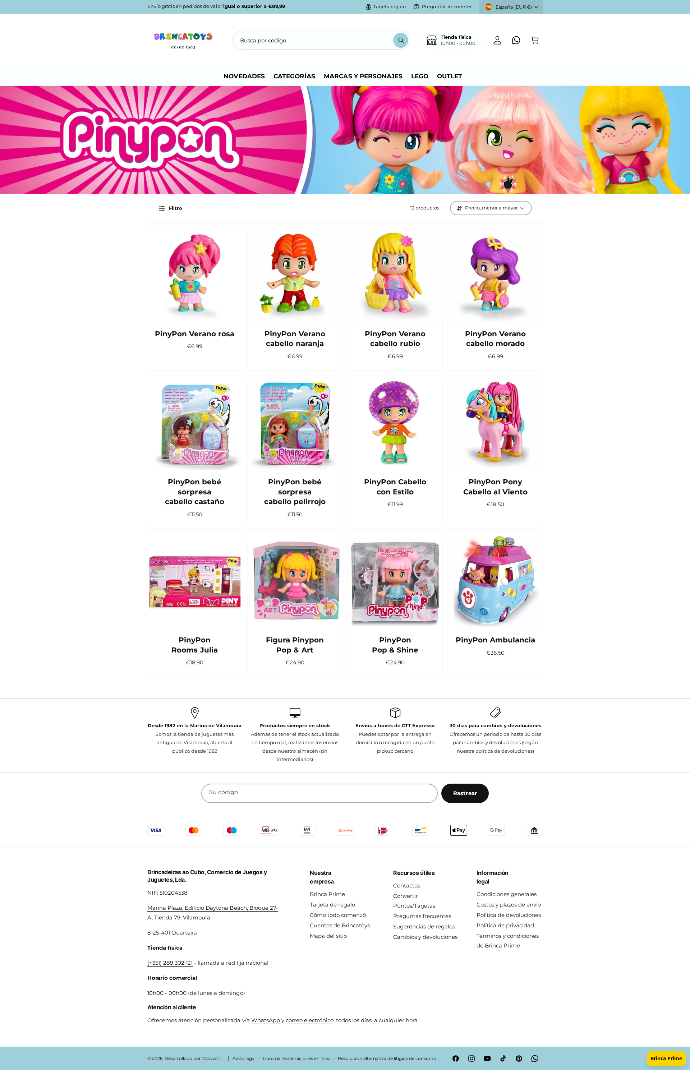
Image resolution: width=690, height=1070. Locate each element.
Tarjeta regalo (389, 6)
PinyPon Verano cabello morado (495, 338)
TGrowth (211, 1058)
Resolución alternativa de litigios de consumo (387, 1058)
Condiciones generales (507, 894)
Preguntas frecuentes (447, 6)
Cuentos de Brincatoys (340, 925)
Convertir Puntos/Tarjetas (414, 901)
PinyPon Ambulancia (495, 640)
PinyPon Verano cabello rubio (395, 338)
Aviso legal (244, 1058)
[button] (534, 40)
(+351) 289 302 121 (170, 962)
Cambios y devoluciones (425, 936)
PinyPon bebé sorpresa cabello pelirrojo (295, 492)
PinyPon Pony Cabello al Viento (495, 487)
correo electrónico (310, 1020)
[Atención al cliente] (516, 40)
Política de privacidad (505, 925)
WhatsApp (265, 1020)
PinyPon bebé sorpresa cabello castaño (194, 492)
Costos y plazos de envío (509, 904)
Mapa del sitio (328, 935)
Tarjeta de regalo (332, 904)
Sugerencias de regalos (424, 926)
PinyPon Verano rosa (194, 333)
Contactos (406, 885)
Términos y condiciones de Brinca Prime (508, 940)
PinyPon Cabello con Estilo (395, 487)
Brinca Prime (327, 894)
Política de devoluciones (509, 915)
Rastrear (465, 793)
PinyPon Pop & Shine (395, 645)
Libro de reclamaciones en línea (297, 1058)
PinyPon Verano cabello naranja (294, 338)
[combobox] (321, 40)
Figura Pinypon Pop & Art (295, 645)
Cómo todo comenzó (338, 915)
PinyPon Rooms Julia (194, 645)
